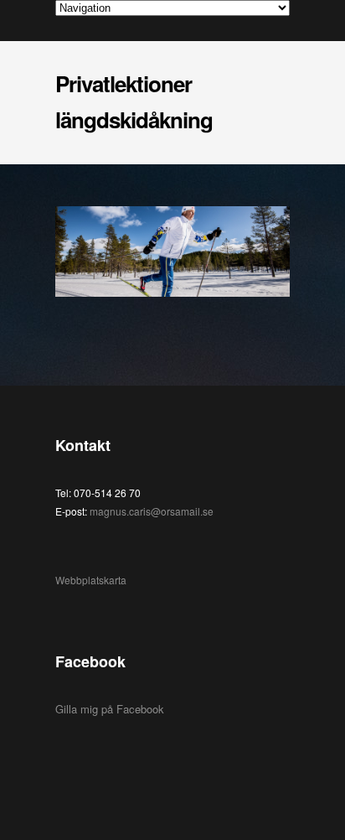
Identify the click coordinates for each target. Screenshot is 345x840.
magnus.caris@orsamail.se (152, 511)
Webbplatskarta (90, 580)
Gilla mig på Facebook (109, 709)
